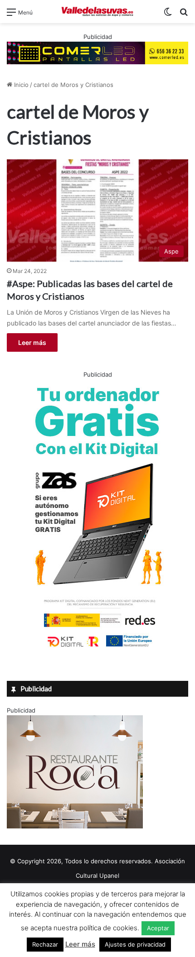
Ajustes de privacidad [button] (135, 944)
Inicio (20, 84)
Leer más (32, 342)
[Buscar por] (183, 15)
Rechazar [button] (45, 944)
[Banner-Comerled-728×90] (97, 52)
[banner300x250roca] (75, 826)
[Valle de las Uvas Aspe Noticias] (97, 11)
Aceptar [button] (158, 928)
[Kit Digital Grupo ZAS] (97, 648)
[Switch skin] (167, 15)
